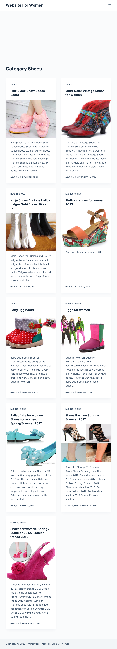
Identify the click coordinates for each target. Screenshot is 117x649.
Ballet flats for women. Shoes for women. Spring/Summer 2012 (27, 419)
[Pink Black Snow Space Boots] (31, 119)
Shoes (13, 84)
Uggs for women (77, 310)
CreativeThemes (60, 643)
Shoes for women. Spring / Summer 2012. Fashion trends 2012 (29, 533)
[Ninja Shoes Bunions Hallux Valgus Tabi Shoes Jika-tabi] (31, 232)
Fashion (69, 194)
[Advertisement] (58, 33)
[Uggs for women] (86, 334)
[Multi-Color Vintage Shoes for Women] (86, 119)
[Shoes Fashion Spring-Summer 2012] (86, 443)
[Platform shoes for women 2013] (86, 228)
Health (14, 194)
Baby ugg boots (22, 310)
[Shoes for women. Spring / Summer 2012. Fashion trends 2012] (31, 561)
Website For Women (24, 5)
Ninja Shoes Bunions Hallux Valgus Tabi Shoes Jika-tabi (30, 204)
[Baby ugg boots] (31, 334)
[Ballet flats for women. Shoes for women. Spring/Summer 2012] (31, 447)
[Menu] (109, 5)
